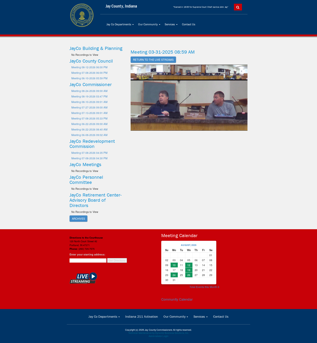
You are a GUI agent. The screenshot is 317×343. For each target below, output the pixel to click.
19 (188, 270)
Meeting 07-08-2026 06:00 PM (89, 73)
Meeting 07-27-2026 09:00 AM (89, 107)
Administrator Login (158, 335)
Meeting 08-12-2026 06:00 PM (89, 67)
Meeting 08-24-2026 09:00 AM (89, 91)
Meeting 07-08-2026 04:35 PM (89, 153)
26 (188, 275)
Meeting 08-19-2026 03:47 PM (89, 96)
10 (174, 265)
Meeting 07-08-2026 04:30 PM (89, 158)
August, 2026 (188, 245)
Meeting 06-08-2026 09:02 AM (89, 135)
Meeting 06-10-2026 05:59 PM (89, 78)
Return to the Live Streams (153, 59)
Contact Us (188, 24)
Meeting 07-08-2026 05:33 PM (89, 118)
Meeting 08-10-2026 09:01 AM (89, 102)
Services (172, 26)
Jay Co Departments (120, 26)
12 (188, 265)
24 (174, 275)
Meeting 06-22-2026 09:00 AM (89, 124)
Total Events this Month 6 (204, 287)
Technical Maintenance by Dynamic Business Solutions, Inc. (158, 332)
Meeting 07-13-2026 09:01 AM (89, 113)
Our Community (150, 26)
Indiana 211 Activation (141, 316)
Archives (78, 218)
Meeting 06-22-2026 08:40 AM (89, 129)
